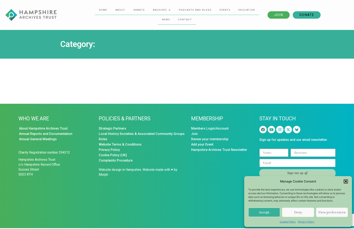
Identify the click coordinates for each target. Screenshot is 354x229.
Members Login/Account (210, 128)
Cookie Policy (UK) (113, 155)
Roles (103, 139)
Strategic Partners (112, 128)
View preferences (332, 212)
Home (103, 10)
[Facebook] (263, 129)
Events (225, 10)
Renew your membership (209, 139)
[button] (346, 181)
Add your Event (202, 144)
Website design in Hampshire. (120, 170)
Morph (103, 175)
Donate (306, 15)
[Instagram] (280, 129)
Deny (298, 212)
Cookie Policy (288, 221)
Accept (264, 212)
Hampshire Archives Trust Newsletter (219, 150)
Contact (185, 19)
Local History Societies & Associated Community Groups (142, 134)
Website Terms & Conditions (120, 144)
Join (278, 15)
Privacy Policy (306, 221)
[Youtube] (271, 129)
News (166, 19)
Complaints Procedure (116, 160)
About (120, 10)
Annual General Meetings (38, 139)
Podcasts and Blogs (195, 10)
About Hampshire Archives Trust (43, 128)
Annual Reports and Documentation (45, 134)
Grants (139, 10)
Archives (160, 10)
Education (246, 10)
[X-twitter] (288, 129)
